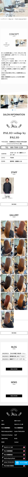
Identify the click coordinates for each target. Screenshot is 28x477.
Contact (16, 442)
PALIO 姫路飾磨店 (5, 428)
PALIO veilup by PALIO (6, 431)
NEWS (2, 442)
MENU (2, 424)
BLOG (15, 438)
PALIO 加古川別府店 (9, 465)
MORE (14, 333)
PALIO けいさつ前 (18, 424)
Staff (15, 435)
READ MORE (14, 369)
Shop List (11, 19)
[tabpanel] (14, 101)
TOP (2, 420)
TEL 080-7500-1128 (14, 147)
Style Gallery (4, 438)
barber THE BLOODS (19, 431)
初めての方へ (17, 420)
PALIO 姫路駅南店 (18, 428)
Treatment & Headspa (7, 435)
